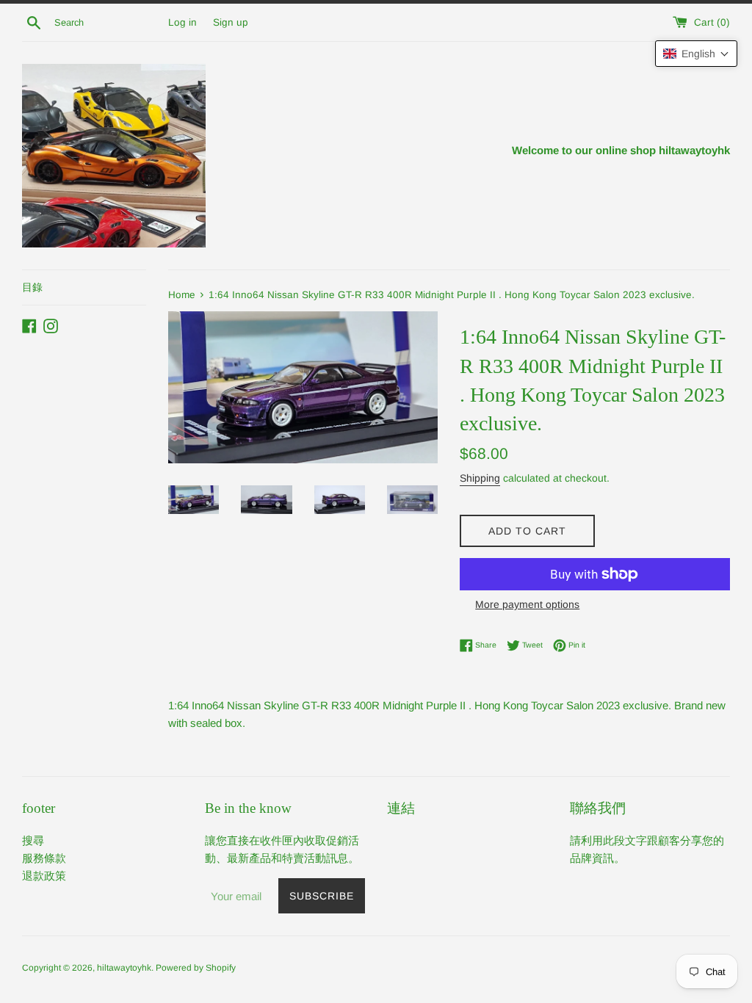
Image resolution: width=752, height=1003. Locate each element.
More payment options (527, 604)
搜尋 (33, 840)
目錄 (32, 287)
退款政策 (44, 875)
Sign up (230, 22)
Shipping (480, 478)
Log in (182, 22)
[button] (696, 53)
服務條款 (44, 858)
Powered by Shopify (196, 968)
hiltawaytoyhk (124, 968)
